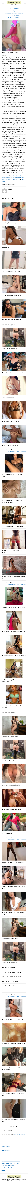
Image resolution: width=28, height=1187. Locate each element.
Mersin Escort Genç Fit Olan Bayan (12, 1019)
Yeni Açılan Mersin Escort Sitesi (11, 977)
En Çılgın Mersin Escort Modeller (12, 972)
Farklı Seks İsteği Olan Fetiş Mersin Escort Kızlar (12, 680)
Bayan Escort (16, 176)
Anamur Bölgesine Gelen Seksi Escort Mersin (13, 887)
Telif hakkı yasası (14, 15)
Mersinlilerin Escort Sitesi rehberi (14, 13)
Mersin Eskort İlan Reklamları (11, 421)
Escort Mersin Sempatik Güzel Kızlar (13, 526)
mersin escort (5, 1146)
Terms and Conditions (14, 17)
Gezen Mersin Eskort (8, 397)
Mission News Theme (6, 1185)
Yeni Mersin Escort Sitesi (9, 986)
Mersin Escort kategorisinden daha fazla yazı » (17, 968)
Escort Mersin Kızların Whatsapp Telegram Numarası (12, 501)
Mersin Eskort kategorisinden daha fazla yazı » (17, 996)
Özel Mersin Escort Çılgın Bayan (11, 271)
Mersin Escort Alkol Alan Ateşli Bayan (13, 631)
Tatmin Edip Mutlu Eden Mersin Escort (13, 1043)
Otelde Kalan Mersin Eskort (10, 737)
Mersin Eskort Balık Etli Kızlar (11, 785)
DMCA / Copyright (14, 8)
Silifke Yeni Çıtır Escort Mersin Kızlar (13, 862)
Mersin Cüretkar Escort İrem (10, 445)
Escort (3, 990)
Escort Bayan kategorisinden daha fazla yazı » (17, 451)
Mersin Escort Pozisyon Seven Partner (13, 373)
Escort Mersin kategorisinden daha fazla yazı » (17, 584)
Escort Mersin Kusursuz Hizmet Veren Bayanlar (13, 706)
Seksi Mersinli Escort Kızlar (10, 981)
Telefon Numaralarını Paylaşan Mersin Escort (13, 577)
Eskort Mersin (8, 179)
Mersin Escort (16, 179)
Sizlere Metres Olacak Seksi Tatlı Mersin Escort (14, 1120)
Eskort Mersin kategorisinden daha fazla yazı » (17, 839)
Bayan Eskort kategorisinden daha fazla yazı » (17, 325)
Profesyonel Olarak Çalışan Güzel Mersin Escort (12, 1068)
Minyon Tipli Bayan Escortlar (8, 184)
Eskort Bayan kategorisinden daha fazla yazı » (17, 713)
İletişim (14, 11)
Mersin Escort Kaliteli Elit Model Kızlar (14, 656)
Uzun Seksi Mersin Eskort (9, 349)
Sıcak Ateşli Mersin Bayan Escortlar (12, 223)
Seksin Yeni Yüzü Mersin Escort (11, 319)
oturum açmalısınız (19, 1134)
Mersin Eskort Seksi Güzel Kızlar (12, 809)
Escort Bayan (8, 177)
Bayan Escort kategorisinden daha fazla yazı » (17, 200)
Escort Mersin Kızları (8, 833)
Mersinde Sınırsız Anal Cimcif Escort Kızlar (13, 913)
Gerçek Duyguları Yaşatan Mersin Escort (14, 607)
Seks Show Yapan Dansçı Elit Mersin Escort (13, 1094)
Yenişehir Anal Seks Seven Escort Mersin (12, 551)
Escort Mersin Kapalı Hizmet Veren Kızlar (12, 475)
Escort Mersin (16, 177)
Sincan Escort (6, 247)
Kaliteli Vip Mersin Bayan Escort (11, 295)
